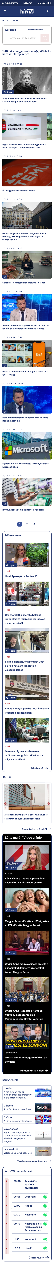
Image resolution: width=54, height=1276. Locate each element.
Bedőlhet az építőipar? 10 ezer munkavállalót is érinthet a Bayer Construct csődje (26, 816)
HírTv (5, 20)
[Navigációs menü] (5, 11)
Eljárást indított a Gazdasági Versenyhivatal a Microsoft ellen (25, 465)
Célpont (8, 1105)
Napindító (30, 1214)
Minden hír (37, 768)
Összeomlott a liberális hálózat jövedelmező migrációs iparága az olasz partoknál (25, 619)
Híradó (8, 1088)
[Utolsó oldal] (48, 524)
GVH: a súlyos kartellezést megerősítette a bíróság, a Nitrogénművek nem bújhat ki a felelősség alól (24, 236)
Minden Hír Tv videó (32, 1070)
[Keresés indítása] (44, 38)
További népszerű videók (34, 829)
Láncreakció (11, 1052)
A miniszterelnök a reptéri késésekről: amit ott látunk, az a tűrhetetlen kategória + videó (26, 327)
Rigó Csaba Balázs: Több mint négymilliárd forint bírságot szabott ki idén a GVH (24, 146)
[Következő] (41, 524)
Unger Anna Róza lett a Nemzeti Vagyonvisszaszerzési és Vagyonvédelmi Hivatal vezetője (24, 1014)
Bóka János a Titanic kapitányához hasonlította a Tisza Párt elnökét (25, 880)
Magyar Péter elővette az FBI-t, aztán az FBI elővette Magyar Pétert (27, 923)
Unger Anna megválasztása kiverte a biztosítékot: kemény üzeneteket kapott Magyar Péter (26, 968)
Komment (30, 1239)
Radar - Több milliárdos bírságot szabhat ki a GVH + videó (25, 373)
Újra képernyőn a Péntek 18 (21, 576)
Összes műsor (36, 1257)
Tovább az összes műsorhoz (32, 1161)
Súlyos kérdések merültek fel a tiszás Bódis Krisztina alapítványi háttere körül (24, 100)
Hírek (7, 571)
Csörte (8, 1117)
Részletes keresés (35, 29)
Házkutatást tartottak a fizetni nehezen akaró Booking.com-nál (25, 419)
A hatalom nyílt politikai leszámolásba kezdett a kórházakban (27, 710)
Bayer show (11, 1128)
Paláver (9, 873)
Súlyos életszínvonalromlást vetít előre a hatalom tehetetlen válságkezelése (24, 665)
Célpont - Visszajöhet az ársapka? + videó (23, 282)
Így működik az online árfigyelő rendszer (23, 509)
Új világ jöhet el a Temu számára (18, 190)
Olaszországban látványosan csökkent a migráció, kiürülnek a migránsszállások (24, 755)
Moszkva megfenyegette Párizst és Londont (26, 1059)
